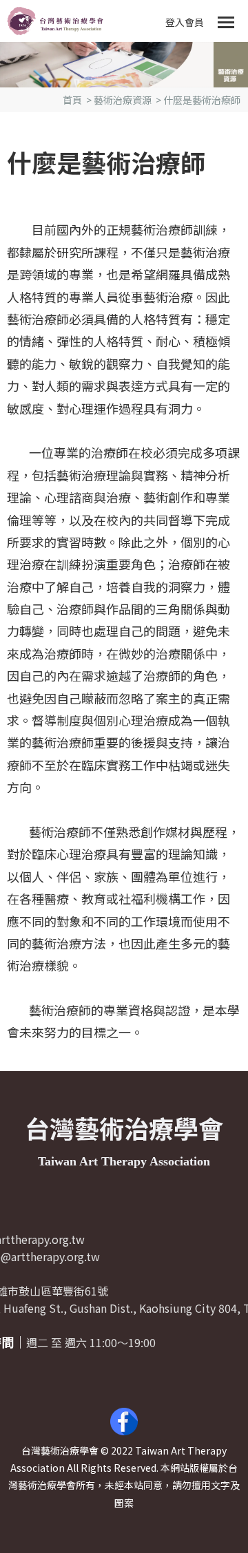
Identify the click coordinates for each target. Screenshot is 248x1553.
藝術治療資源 (123, 100)
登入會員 (184, 22)
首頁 (72, 100)
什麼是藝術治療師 (201, 100)
